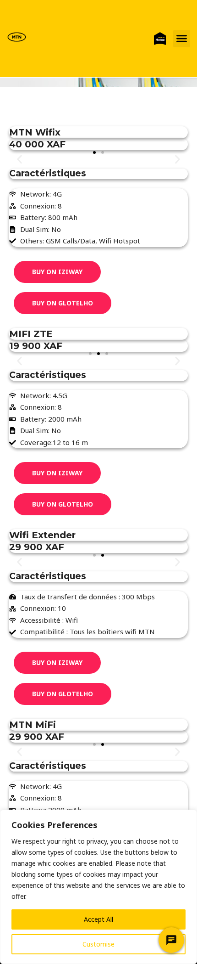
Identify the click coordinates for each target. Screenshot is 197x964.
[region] (98, 887)
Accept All (98, 919)
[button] (182, 38)
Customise (98, 944)
